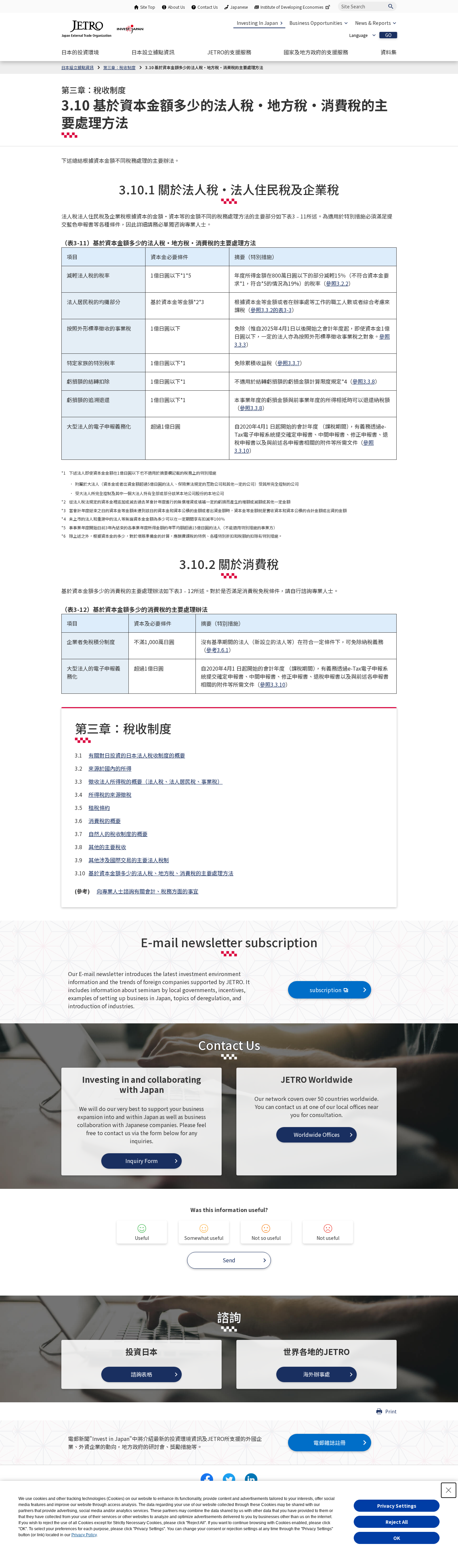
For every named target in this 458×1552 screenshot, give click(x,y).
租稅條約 (99, 808)
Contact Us (207, 7)
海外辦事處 (316, 1374)
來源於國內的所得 (110, 768)
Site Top (147, 7)
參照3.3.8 (363, 381)
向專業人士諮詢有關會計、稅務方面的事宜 (147, 891)
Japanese (239, 7)
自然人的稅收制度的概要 (118, 834)
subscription (325, 990)
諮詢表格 (141, 1374)
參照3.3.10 (272, 684)
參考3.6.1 (217, 650)
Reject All (397, 1521)
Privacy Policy (84, 1535)
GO (388, 35)
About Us (176, 7)
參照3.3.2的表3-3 (271, 310)
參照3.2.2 (337, 283)
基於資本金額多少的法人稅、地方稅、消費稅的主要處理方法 (161, 873)
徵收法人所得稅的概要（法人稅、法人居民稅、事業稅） (156, 781)
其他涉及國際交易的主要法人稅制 (129, 860)
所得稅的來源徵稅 (110, 794)
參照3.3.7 (288, 363)
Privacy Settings (396, 1505)
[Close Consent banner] (448, 1490)
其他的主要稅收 (107, 847)
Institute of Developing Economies (292, 7)
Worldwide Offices (317, 1134)
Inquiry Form (141, 1161)
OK (396, 1538)
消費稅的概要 (105, 821)
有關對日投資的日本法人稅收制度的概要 (137, 755)
